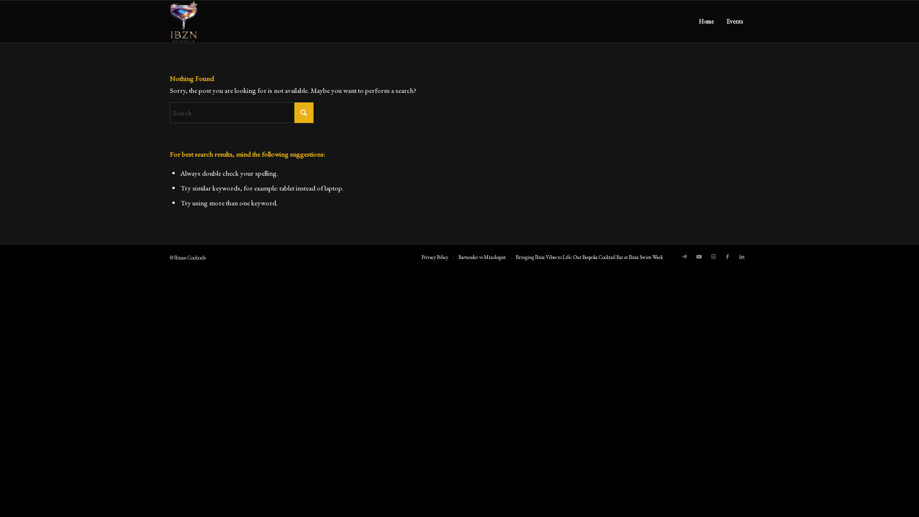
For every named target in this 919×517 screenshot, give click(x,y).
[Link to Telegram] (684, 256)
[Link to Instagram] (713, 256)
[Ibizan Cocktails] (184, 21)
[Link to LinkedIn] (742, 256)
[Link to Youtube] (699, 256)
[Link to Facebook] (727, 256)
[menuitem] (706, 21)
